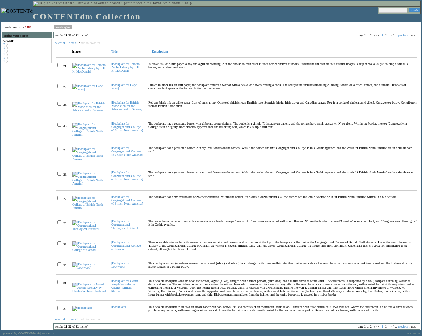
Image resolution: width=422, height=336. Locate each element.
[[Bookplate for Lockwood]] (89, 267)
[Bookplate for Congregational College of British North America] (127, 127)
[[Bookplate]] (82, 307)
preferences (133, 3)
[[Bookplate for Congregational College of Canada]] (89, 250)
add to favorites (90, 43)
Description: (159, 51)
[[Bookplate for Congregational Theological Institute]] (89, 229)
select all (60, 43)
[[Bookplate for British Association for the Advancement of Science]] (89, 110)
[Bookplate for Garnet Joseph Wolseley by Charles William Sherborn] (124, 286)
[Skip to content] (48, 3)
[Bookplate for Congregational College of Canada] (126, 245)
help (188, 3)
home (69, 3)
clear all (73, 43)
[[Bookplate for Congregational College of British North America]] (89, 134)
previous (403, 35)
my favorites (157, 3)
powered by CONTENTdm (21, 333)
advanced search (107, 3)
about (176, 3)
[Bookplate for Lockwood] (120, 265)
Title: (114, 51)
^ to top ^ (413, 333)
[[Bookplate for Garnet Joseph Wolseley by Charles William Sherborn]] (89, 291)
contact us (48, 333)
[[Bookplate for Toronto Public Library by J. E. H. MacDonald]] (89, 71)
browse (84, 3)
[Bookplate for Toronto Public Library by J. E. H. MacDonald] (125, 67)
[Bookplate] (118, 306)
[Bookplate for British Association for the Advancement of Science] (126, 106)
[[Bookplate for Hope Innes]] (89, 89)
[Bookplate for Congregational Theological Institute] (124, 224)
